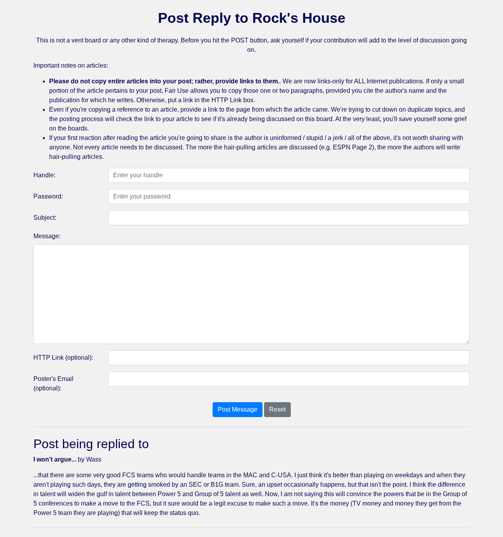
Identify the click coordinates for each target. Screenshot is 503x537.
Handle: (44, 175)
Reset (277, 409)
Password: (48, 196)
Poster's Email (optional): (53, 383)
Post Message (237, 409)
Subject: (44, 217)
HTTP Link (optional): (63, 357)
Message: (47, 236)
